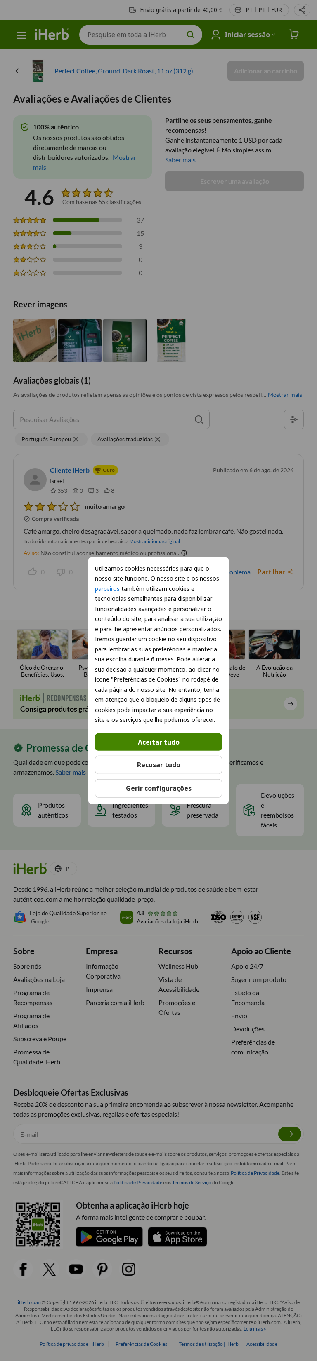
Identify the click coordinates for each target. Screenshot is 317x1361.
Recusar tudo (158, 764)
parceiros (107, 588)
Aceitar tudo (159, 741)
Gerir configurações (159, 788)
